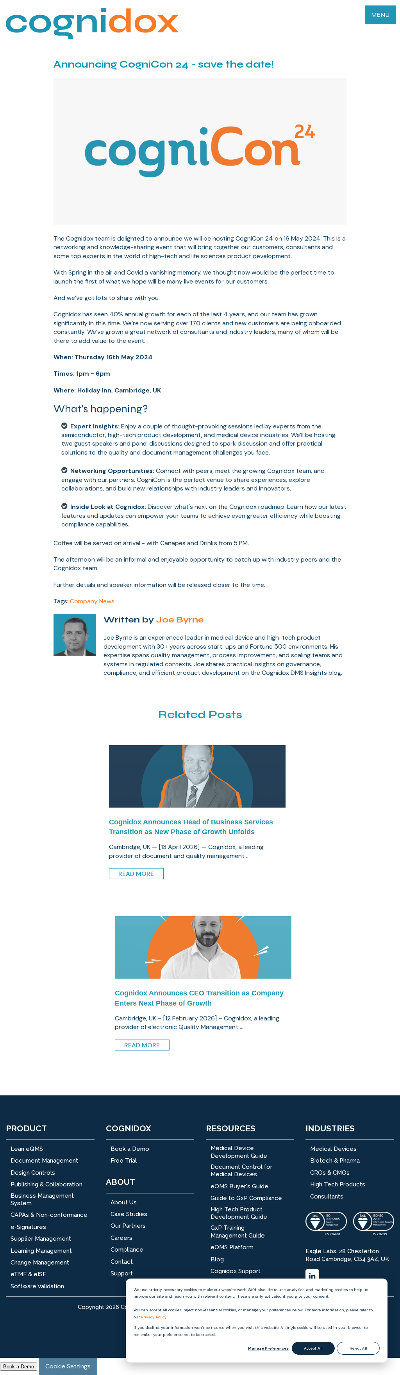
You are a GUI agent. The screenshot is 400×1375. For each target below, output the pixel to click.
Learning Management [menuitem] (41, 1250)
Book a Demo (18, 1367)
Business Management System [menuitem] (42, 1199)
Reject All (358, 1348)
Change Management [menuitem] (40, 1262)
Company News (92, 601)
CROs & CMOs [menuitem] (330, 1172)
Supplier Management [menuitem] (41, 1238)
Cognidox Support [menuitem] (236, 1271)
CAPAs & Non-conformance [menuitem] (49, 1214)
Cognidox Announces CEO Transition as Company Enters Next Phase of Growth (199, 998)
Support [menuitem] (122, 1273)
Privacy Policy (153, 1317)
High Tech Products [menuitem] (337, 1184)
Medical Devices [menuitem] (333, 1148)
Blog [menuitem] (217, 1259)
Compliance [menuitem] (127, 1249)
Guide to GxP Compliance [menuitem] (246, 1198)
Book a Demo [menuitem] (130, 1148)
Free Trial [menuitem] (124, 1160)
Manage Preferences (268, 1348)
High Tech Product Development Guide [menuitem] (239, 1213)
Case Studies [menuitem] (129, 1214)
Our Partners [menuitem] (128, 1225)
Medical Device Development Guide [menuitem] (239, 1152)
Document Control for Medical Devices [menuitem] (241, 1170)
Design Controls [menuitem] (33, 1172)
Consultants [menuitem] (326, 1196)
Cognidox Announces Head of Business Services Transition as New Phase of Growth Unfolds (191, 827)
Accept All (313, 1348)
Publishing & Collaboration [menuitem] (46, 1184)
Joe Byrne (180, 620)
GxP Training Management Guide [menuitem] (238, 1231)
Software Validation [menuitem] (37, 1286)
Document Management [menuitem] (44, 1160)
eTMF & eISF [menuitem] (28, 1274)
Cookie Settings (68, 1366)
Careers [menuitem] (121, 1237)
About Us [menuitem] (124, 1202)
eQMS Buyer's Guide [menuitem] (239, 1186)
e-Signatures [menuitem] (28, 1227)
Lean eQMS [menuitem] (27, 1148)
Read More (136, 874)
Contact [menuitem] (122, 1261)
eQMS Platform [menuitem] (232, 1247)
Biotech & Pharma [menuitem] (335, 1160)
